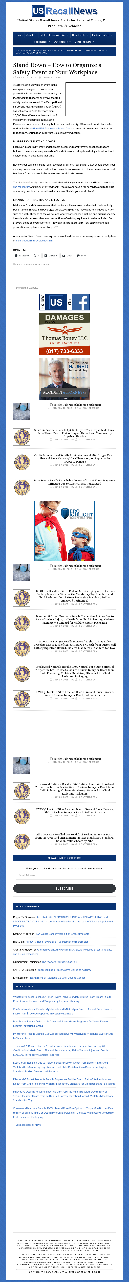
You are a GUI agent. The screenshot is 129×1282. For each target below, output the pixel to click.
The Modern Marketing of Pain (59, 961)
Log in (96, 1272)
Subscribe (64, 888)
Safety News (41, 264)
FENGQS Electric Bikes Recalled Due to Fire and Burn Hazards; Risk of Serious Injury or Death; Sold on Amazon (75, 693)
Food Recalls (41, 41)
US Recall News (64, 11)
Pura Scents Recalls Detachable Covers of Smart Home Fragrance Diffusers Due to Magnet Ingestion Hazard (74, 482)
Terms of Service (80, 1272)
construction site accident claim (34, 240)
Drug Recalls (78, 34)
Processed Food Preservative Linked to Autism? (63, 969)
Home (20, 34)
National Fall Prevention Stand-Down (51, 128)
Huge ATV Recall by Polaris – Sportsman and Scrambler (56, 941)
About (29, 34)
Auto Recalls (61, 41)
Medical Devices (100, 34)
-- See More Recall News (27, 1124)
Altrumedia (59, 1272)
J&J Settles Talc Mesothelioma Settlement (74, 404)
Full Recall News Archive (52, 34)
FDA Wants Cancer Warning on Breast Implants (62, 933)
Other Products (83, 41)
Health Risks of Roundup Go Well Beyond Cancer (57, 977)
